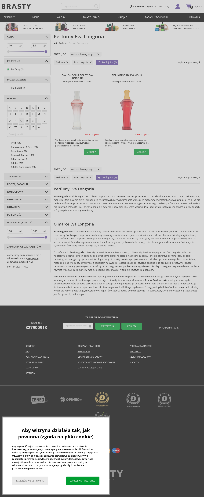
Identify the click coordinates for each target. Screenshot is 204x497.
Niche (35, 17)
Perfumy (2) (17, 69)
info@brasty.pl (168, 327)
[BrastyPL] (71, 401)
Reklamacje (84, 351)
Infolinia (36, 325)
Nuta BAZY (13, 207)
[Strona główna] (55, 43)
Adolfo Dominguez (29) (23, 167)
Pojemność (14, 214)
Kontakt (30, 346)
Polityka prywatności (38, 357)
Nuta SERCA (14, 199)
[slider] (8, 51)
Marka (11, 98)
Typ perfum (14, 176)
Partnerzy (135, 351)
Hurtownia (193, 17)
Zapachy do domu (156, 17)
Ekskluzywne (33, 27)
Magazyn (134, 362)
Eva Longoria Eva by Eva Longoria (77, 77)
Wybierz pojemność (19, 222)
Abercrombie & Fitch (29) (24, 147)
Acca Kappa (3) (19, 151)
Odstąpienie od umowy (90, 357)
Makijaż (122, 17)
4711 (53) (16, 143)
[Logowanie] (177, 6)
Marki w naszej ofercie (90, 367)
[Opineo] (102, 406)
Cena (10, 36)
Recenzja (30, 373)
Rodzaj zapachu (17, 184)
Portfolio (14, 61)
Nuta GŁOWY (15, 191)
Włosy (61, 17)
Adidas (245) (17, 163)
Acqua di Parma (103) (22, 155)
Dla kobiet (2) (18, 88)
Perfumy (9, 17)
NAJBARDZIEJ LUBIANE (186, 27)
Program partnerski (141, 346)
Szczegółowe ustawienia (30, 480)
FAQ (27, 351)
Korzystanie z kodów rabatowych (96, 362)
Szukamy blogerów (140, 357)
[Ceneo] (39, 403)
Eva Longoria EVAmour (127, 75)
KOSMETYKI (129, 27)
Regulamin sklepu (35, 362)
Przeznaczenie (16, 79)
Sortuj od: (60, 54)
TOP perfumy (80, 27)
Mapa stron (32, 367)
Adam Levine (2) (19, 159)
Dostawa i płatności (89, 346)
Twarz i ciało (91, 17)
